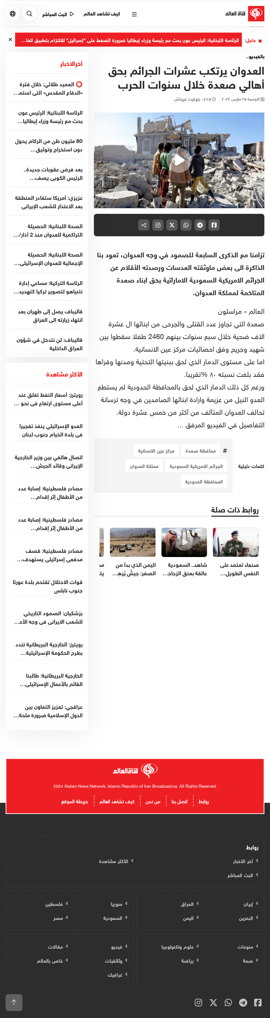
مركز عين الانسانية (156, 450)
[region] (179, 160)
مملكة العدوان (144, 465)
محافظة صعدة (201, 450)
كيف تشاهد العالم (102, 12)
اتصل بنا (179, 800)
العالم (255, 310)
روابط (204, 800)
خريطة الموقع (75, 800)
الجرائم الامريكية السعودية (196, 465)
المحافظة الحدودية (204, 480)
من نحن (153, 800)
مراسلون (230, 310)
